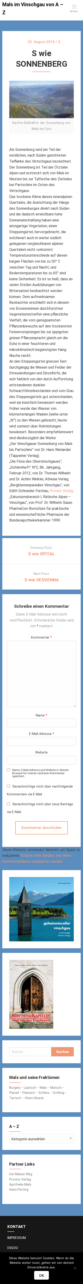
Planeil (14, 1093)
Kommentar (41, 637)
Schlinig (58, 1093)
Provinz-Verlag (20, 1179)
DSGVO (12, 1248)
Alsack (39, 1098)
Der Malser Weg (20, 1174)
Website (41, 752)
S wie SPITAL (41, 553)
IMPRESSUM (16, 1238)
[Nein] (75, 1267)
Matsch (56, 1087)
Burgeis (15, 1087)
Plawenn (28, 1093)
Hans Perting (18, 1189)
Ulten (29, 1098)
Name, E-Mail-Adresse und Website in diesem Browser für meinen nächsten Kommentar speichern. (40, 773)
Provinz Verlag (61, 491)
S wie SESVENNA (41, 579)
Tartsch (15, 1098)
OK (41, 1275)
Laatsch (30, 1087)
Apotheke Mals (20, 1184)
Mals (43, 1087)
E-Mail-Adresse (41, 734)
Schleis (44, 1093)
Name (41, 715)
